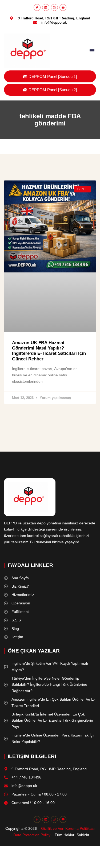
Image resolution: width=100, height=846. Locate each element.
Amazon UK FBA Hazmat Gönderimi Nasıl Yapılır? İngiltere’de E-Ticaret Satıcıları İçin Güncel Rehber (49, 350)
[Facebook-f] (37, 7)
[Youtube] (62, 7)
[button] (92, 50)
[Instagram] (54, 7)
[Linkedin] (45, 7)
